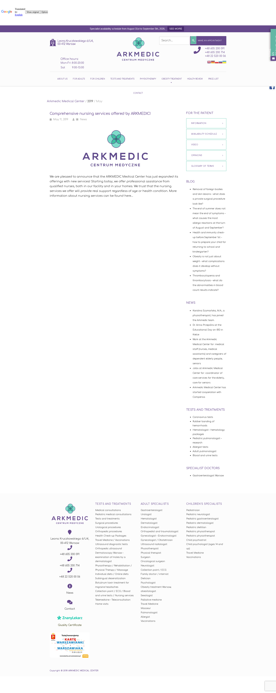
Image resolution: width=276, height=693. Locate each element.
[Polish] (217, 61)
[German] (213, 61)
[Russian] (220, 61)
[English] (209, 61)
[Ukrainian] (224, 61)
